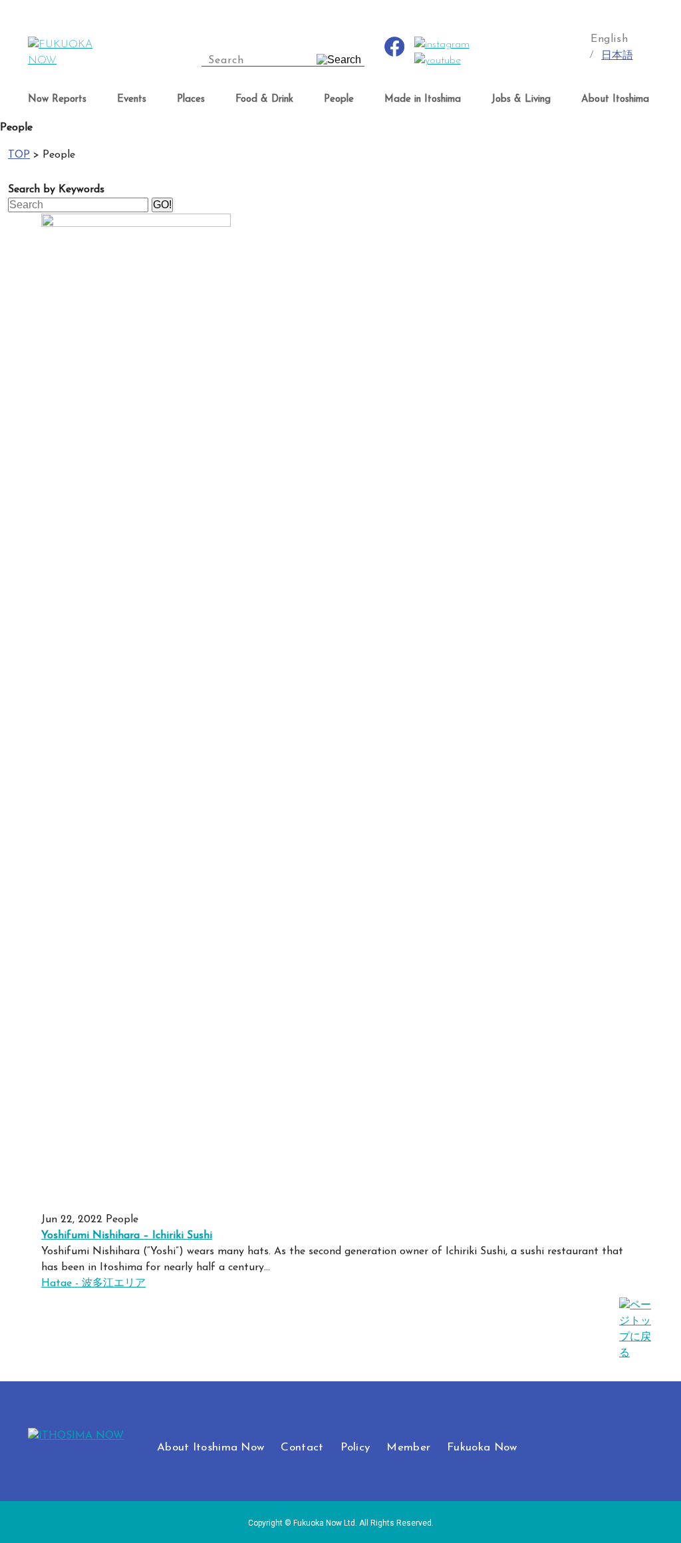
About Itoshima (615, 99)
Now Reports (57, 99)
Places (191, 99)
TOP (19, 155)
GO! (162, 204)
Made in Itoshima (422, 99)
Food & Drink (264, 99)
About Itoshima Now (210, 1447)
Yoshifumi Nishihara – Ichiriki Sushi (126, 1235)
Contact (302, 1447)
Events (131, 99)
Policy (355, 1447)
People (339, 99)
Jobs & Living (521, 99)
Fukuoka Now (482, 1447)
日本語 (616, 56)
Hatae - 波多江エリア (93, 1283)
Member (408, 1447)
